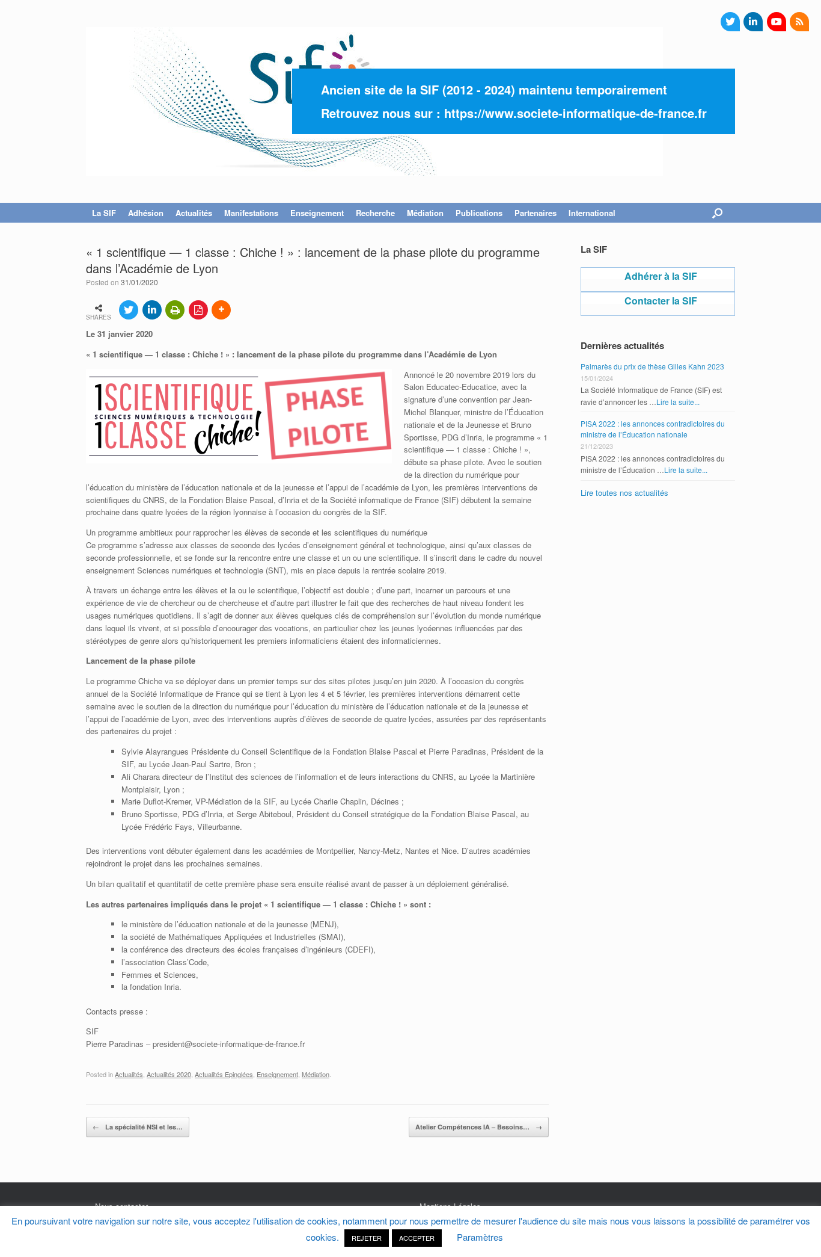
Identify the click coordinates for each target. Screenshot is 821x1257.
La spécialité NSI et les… (138, 1126)
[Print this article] (175, 310)
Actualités (129, 1074)
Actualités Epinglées (224, 1074)
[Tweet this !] (128, 310)
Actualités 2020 (169, 1074)
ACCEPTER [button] (417, 1238)
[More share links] (221, 310)
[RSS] (799, 21)
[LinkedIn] (753, 21)
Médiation (315, 1074)
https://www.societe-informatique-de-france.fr (575, 113)
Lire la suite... (678, 402)
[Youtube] (776, 21)
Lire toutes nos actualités (624, 492)
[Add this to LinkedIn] (152, 310)
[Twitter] (730, 21)
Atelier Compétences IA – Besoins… (478, 1126)
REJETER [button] (367, 1238)
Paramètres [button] (480, 1237)
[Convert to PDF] (198, 310)
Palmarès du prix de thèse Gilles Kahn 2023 (652, 366)
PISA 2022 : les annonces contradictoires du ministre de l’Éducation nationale (653, 428)
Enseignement (277, 1074)
